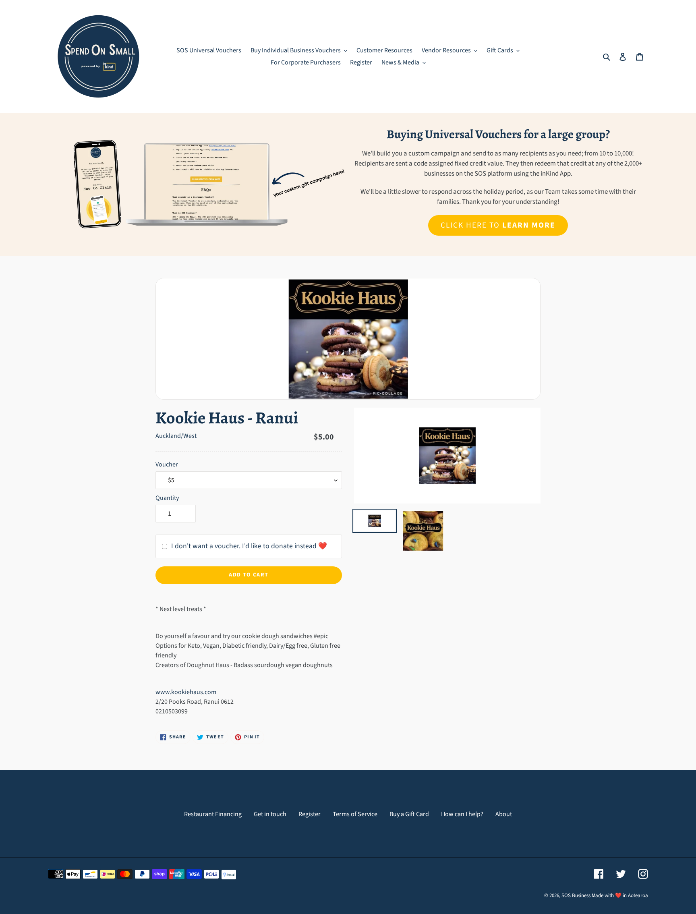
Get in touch (270, 814)
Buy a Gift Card (409, 814)
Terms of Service (355, 814)
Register (309, 814)
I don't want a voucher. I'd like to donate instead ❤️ (249, 546)
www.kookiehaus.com (185, 692)
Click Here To (498, 225)
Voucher (166, 464)
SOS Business (575, 895)
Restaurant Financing (213, 814)
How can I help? (462, 814)
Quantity (167, 497)
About (503, 814)
